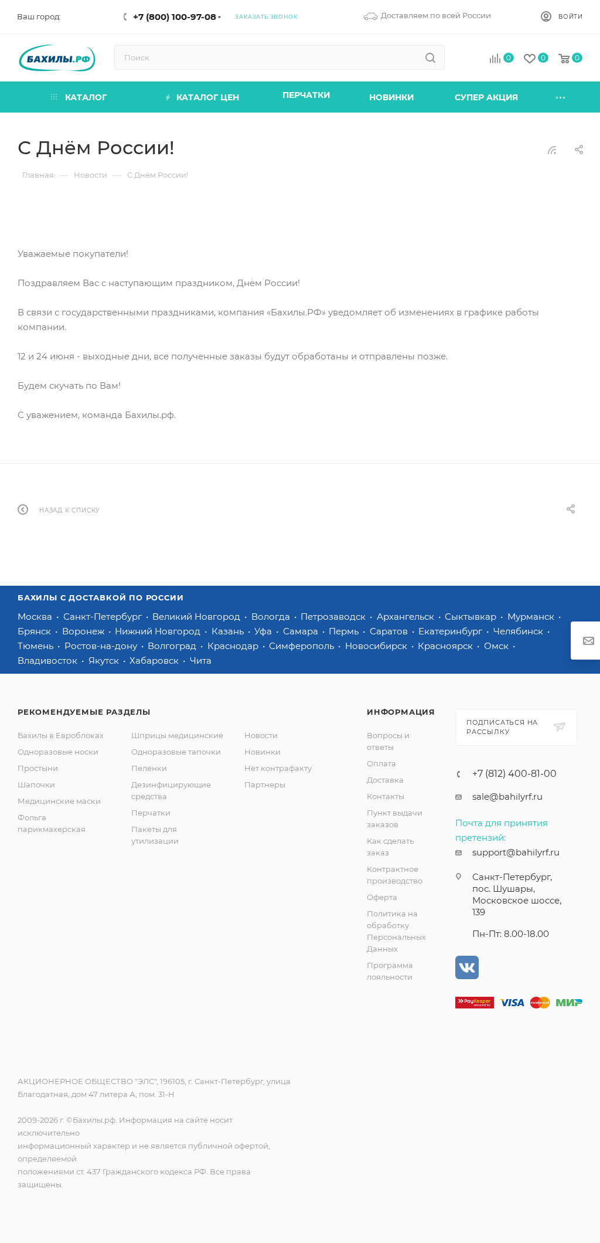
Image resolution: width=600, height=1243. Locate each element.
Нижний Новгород (159, 631)
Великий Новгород (197, 616)
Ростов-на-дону (101, 645)
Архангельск (407, 616)
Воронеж (84, 631)
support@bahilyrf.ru (516, 852)
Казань (229, 631)
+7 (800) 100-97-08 (174, 16)
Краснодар (234, 645)
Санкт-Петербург (103, 616)
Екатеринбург (451, 631)
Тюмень (37, 645)
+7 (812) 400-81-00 (514, 774)
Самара (302, 631)
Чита (201, 660)
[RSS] (552, 149)
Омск (497, 645)
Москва (36, 616)
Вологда (271, 616)
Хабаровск (155, 660)
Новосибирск (377, 645)
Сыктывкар (472, 616)
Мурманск (532, 616)
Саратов (390, 631)
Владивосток (49, 660)
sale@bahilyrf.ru (507, 796)
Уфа (264, 631)
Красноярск (446, 645)
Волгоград (173, 645)
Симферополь (302, 645)
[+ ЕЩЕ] (561, 97)
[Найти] (430, 57)
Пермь (345, 631)
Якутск (104, 660)
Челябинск (519, 631)
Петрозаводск (334, 616)
